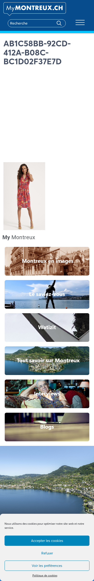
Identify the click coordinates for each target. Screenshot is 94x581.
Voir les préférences (47, 566)
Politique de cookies (44, 575)
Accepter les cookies (47, 541)
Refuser (47, 553)
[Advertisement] (47, 115)
